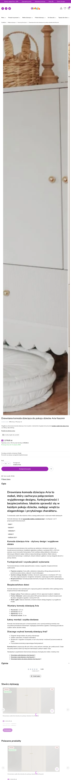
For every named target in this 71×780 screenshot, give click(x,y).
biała (9, 524)
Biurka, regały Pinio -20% (11, 1)
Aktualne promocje (40, 1)
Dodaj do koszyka (25, 469)
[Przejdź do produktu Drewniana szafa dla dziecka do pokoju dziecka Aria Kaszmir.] (29, 701)
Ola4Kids (3, 22)
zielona (10, 534)
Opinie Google (61, 1)
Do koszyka (7, 730)
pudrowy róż (12, 537)
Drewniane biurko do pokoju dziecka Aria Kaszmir (25, 659)
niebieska (11, 531)
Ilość (2, 460)
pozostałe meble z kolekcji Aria (33, 519)
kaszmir (10, 527)
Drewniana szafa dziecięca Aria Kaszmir (22, 655)
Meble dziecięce (12, 22)
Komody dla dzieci (22, 22)
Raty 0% (51, 1)
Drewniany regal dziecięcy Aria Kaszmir (22, 657)
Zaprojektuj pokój (26, 1)
